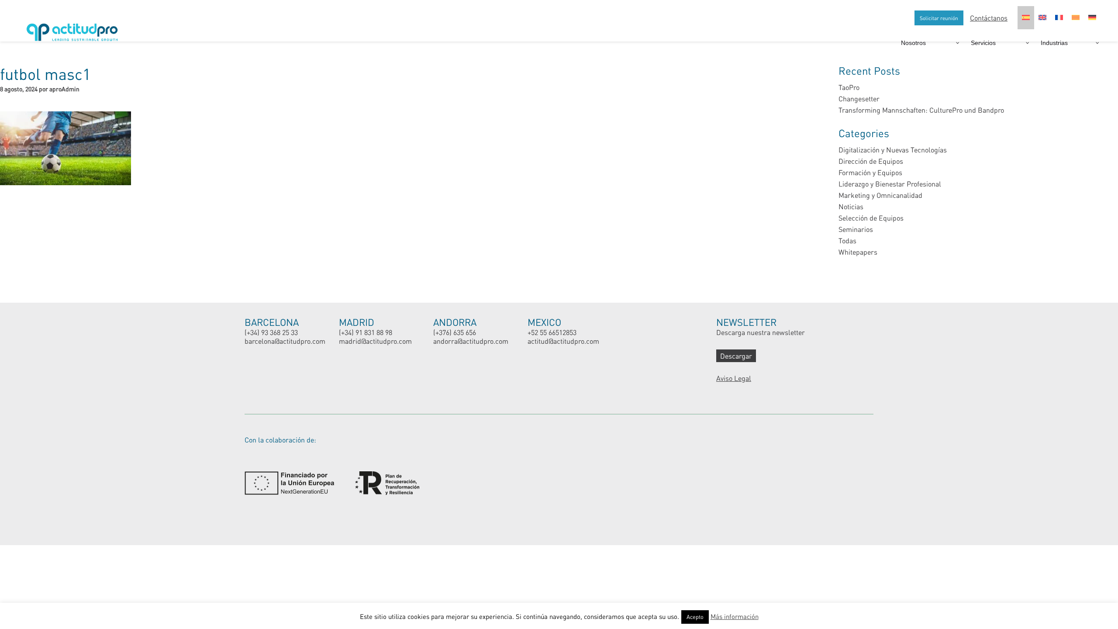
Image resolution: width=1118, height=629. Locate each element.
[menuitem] (1026, 17)
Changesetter (859, 98)
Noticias (850, 206)
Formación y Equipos (870, 172)
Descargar (736, 356)
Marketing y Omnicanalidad (880, 195)
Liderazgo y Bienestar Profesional (889, 184)
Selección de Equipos (871, 218)
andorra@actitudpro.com (470, 341)
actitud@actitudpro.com (563, 341)
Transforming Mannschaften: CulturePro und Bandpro (921, 110)
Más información (735, 616)
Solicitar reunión (939, 18)
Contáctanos (989, 18)
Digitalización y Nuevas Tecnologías (892, 149)
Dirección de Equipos (870, 161)
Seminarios (855, 229)
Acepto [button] (695, 616)
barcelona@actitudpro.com (285, 341)
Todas (847, 240)
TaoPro (848, 87)
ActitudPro (74, 28)
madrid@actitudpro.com (375, 341)
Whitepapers (857, 252)
